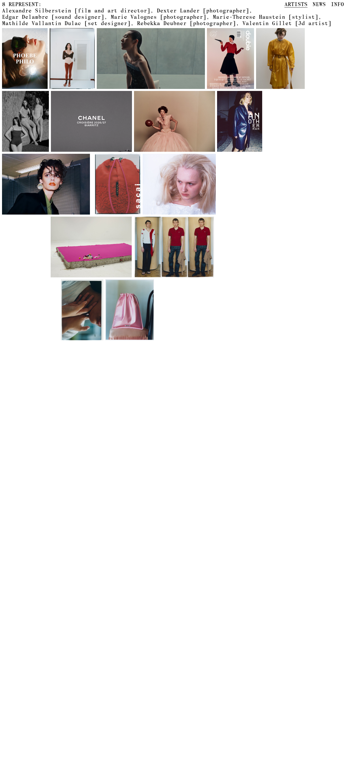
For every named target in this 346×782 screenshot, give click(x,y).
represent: (22, 4)
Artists (295, 4)
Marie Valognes (158, 16)
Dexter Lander (203, 10)
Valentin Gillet (286, 23)
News (319, 4)
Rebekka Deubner (186, 23)
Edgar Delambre (53, 16)
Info (337, 4)
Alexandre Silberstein (76, 10)
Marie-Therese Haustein (265, 16)
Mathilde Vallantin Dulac (66, 23)
